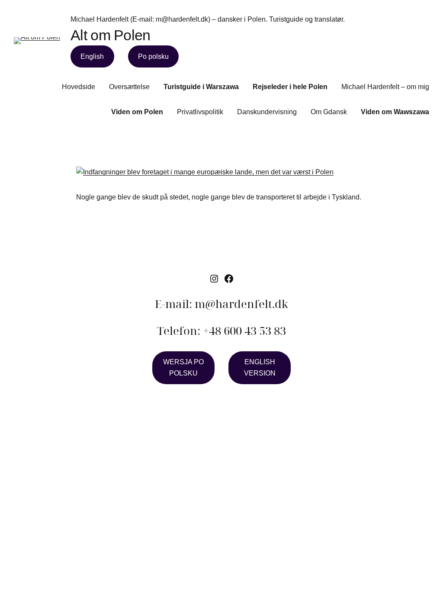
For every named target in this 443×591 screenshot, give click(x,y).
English (92, 56)
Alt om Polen (111, 35)
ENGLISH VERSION (260, 367)
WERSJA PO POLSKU (183, 367)
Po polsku (153, 56)
